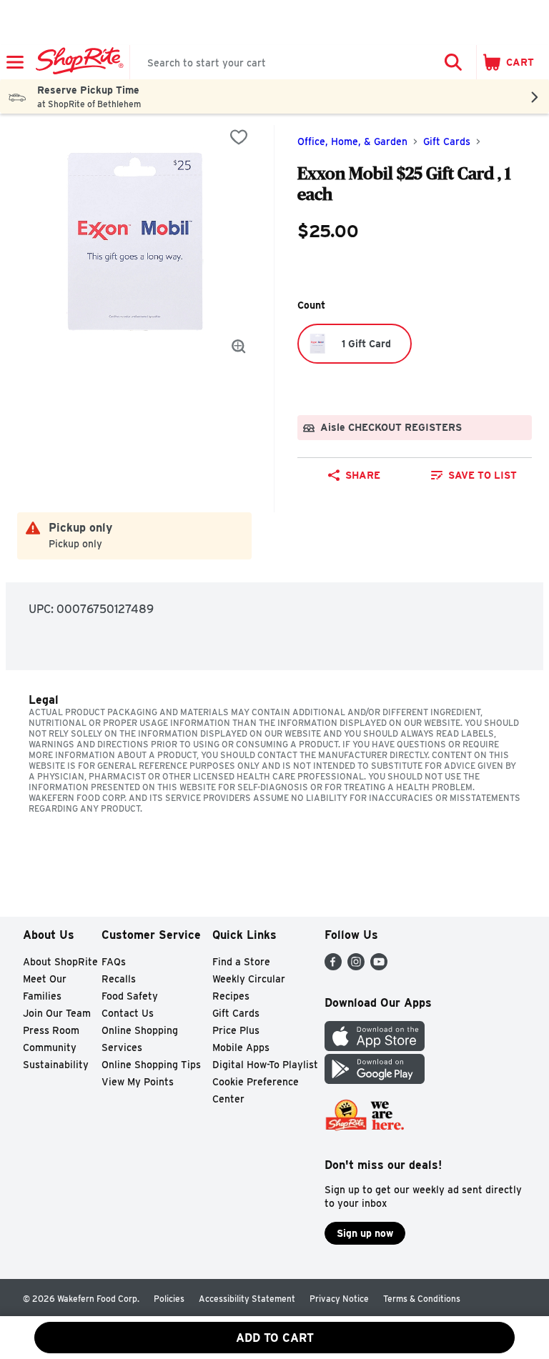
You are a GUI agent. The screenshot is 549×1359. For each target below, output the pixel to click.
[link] (474, 475)
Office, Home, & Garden (352, 141)
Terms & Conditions (421, 1298)
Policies (169, 1298)
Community (49, 1047)
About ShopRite (60, 961)
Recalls (119, 979)
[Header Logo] (76, 62)
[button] (453, 62)
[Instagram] (356, 966)
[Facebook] (333, 966)
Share (362, 475)
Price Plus (235, 1030)
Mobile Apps (240, 1047)
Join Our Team (57, 1013)
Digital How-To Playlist (265, 1064)
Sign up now (365, 1233)
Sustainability (56, 1064)
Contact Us (128, 1013)
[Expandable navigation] (15, 62)
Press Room (51, 1030)
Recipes (230, 996)
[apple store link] (375, 1047)
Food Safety (130, 996)
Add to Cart (275, 1338)
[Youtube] (378, 966)
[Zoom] (238, 346)
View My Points (138, 1081)
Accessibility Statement (247, 1298)
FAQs (114, 961)
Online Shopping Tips (151, 1064)
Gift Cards (446, 141)
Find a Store (241, 961)
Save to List (482, 475)
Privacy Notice (339, 1298)
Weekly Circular (248, 979)
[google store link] (375, 1080)
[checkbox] (238, 137)
